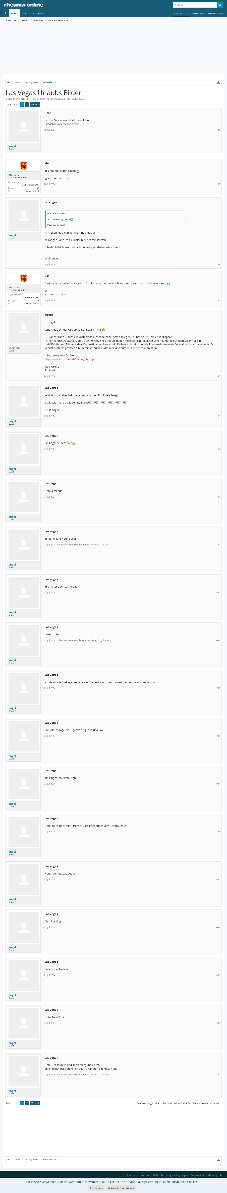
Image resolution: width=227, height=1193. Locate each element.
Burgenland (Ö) (32, 191)
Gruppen (36, 13)
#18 (218, 975)
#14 (218, 783)
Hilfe (156, 1175)
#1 (219, 129)
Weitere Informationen (121, 1188)
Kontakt (145, 1175)
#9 (219, 544)
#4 (219, 300)
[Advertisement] (113, 49)
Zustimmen (97, 1188)
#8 (219, 496)
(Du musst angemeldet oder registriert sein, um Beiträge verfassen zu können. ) (179, 1103)
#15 (218, 831)
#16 (218, 879)
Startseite (132, 1175)
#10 (218, 592)
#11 (218, 640)
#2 (219, 184)
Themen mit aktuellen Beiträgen (50, 20)
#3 (219, 264)
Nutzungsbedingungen (174, 1175)
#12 (218, 688)
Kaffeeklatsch (38, 98)
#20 (218, 1074)
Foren (14, 13)
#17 (218, 927)
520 (37, 188)
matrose (13, 174)
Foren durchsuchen (17, 20)
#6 (219, 416)
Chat (25, 13)
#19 (218, 1023)
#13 (218, 736)
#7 (219, 449)
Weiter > (35, 104)
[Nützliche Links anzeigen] (218, 82)
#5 (219, 376)
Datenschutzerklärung (204, 1175)
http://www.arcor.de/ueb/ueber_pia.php (69, 359)
